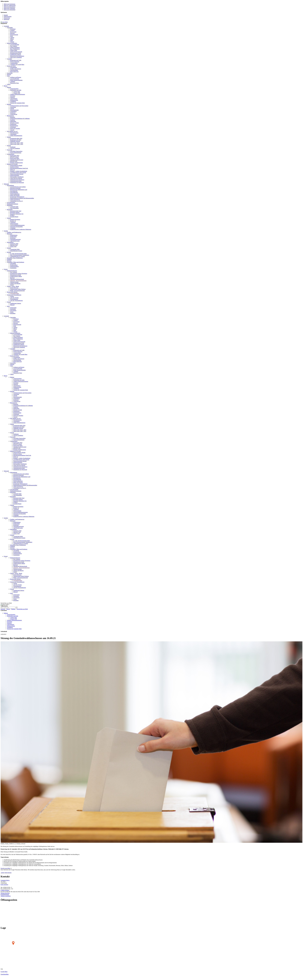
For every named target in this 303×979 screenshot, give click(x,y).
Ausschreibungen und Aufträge (18, 186)
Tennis (11, 312)
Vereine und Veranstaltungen (14, 295)
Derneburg (12, 29)
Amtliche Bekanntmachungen (17, 94)
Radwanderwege (14, 71)
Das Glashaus (13, 46)
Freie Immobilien (14, 208)
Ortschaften (10, 27)
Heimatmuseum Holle (15, 53)
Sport (8, 306)
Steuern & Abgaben (15, 128)
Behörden (12, 117)
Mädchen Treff (14, 245)
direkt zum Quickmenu (9, 4)
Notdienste (12, 147)
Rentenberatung (14, 125)
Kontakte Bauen (14, 216)
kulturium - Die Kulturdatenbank (18, 280)
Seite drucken (8, 872)
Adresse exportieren (6, 896)
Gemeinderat (13, 111)
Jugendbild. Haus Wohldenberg (15, 258)
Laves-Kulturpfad (14, 44)
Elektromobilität (14, 223)
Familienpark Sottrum (15, 54)
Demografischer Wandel (16, 165)
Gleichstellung (13, 98)
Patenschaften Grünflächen (17, 177)
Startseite (3, 609)
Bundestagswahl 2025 (15, 140)
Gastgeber (9, 58)
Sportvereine (13, 307)
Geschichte (9, 73)
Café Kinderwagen (15, 240)
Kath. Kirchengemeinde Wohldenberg (19, 255)
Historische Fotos (14, 83)
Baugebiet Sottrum (14, 212)
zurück (2, 872)
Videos (8, 84)
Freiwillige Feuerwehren (16, 151)
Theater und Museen (15, 283)
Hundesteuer (13, 124)
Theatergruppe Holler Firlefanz (18, 289)
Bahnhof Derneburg (15, 219)
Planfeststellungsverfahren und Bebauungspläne (22, 198)
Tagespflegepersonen (15, 239)
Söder (11, 40)
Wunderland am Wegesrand (17, 182)
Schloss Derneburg (15, 47)
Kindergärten (13, 236)
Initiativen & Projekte (12, 164)
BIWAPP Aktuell (14, 157)
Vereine (12, 296)
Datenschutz (7, 18)
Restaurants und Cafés (15, 60)
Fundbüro (12, 120)
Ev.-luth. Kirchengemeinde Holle (18, 253)
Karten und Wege (11, 66)
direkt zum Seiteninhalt (9, 9)
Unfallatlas (12, 228)
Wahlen (9, 137)
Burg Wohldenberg (15, 49)
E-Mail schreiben (5, 890)
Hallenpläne (13, 121)
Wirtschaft (6, 184)
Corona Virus (16, 91)
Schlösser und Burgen (15, 77)
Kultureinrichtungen (12, 270)
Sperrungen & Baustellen (16, 226)
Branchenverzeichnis (15, 188)
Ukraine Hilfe (16, 93)
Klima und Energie (15, 195)
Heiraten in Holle (14, 122)
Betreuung (9, 233)
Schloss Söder (13, 50)
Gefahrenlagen (10, 154)
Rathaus (9, 87)
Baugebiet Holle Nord (15, 211)
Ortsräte (12, 108)
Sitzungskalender (14, 110)
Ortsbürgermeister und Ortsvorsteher (19, 105)
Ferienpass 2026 (14, 243)
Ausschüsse (13, 107)
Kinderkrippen (13, 235)
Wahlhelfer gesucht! (15, 141)
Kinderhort (13, 238)
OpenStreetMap (14, 70)
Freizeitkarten (13, 67)
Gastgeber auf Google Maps (17, 64)
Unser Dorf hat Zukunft (16, 178)
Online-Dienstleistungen (16, 135)
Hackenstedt (13, 31)
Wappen (9, 74)
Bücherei (12, 277)
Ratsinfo (9, 104)
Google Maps (4, 971)
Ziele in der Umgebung (16, 57)
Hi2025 (12, 285)
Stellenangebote (14, 100)
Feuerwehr (9, 149)
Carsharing (13, 222)
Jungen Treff (13, 246)
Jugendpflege (10, 242)
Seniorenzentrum (14, 266)
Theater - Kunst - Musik (13, 286)
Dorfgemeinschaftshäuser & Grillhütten (20, 118)
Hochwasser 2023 (14, 155)
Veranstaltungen (14, 299)
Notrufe (9, 145)
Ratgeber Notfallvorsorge (16, 162)
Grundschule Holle (15, 249)
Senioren (9, 260)
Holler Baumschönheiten (16, 80)
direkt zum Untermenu (9, 8)
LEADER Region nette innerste (18, 172)
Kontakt (6, 15)
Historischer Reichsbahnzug (17, 56)
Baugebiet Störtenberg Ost (16, 213)
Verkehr (9, 218)
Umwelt (12, 130)
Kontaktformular (5, 894)
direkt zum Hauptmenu (9, 7)
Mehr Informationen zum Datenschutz (10, 871)
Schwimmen (13, 310)
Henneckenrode (14, 34)
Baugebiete (10, 209)
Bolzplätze (12, 313)
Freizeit (5, 269)
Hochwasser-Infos (14, 158)
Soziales (6, 231)
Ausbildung (13, 101)
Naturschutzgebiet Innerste (16, 174)
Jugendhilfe (13, 263)
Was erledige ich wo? (12, 131)
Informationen (10, 185)
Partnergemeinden (14, 175)
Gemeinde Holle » (5, 880)
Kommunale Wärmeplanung (17, 196)
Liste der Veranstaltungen (16, 300)
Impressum (6, 19)
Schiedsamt (13, 127)
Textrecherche (13, 114)
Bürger (5, 86)
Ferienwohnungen (14, 61)
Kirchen (9, 252)
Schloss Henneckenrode (16, 51)
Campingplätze (14, 63)
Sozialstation (13, 268)
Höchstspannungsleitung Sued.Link (19, 168)
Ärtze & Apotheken (15, 148)
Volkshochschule (14, 282)
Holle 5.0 (12, 169)
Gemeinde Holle (14, 206)
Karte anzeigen (4, 884)
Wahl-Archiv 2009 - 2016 (16, 144)
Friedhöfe (9, 259)
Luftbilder (12, 81)
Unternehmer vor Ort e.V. (16, 201)
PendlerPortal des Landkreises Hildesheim (20, 229)
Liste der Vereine (14, 297)
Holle (11, 36)
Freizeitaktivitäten (14, 293)
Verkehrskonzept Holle (16, 181)
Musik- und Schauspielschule (17, 290)
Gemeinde (6, 26)
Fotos (8, 76)
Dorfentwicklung (14, 167)
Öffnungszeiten (7, 16)
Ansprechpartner (14, 88)
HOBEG (12, 215)
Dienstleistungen (14, 132)
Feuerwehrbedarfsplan (15, 152)
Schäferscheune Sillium (16, 276)
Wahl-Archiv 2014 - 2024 (16, 142)
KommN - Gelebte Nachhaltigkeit (18, 171)
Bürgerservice (10, 115)
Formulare (12, 95)
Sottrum (12, 41)
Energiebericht (13, 191)
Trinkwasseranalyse (15, 199)
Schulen (9, 248)
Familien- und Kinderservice (14, 232)
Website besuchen (5, 893)
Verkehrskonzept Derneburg (17, 179)
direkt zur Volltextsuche (10, 5)
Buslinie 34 (13, 221)
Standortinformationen (12, 204)
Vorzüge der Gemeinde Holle (17, 103)
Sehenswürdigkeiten (12, 43)
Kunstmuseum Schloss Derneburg (18, 273)
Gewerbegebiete (11, 202)
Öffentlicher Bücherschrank (17, 279)
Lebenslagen (13, 134)
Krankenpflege (14, 265)
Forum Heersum (14, 287)
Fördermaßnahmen (14, 194)
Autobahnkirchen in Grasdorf (17, 256)
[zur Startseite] (4, 22)
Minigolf (12, 304)
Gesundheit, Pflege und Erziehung (15, 262)
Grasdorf (12, 30)
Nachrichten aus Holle (15, 90)
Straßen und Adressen (15, 68)
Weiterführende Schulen (16, 250)
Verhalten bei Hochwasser (16, 159)
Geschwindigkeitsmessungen (17, 225)
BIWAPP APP (13, 161)
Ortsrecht (12, 97)
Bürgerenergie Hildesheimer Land (18, 189)
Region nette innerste (12, 292)
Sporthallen (13, 309)
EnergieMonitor (14, 192)
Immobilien (10, 205)
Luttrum (12, 37)
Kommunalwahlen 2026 (16, 138)
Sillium (12, 39)
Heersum (12, 33)
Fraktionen (12, 113)
